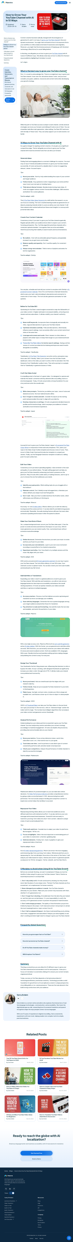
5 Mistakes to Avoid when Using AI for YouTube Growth (9, 53)
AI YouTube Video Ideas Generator (34, 200)
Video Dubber (7, 1214)
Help (39, 1203)
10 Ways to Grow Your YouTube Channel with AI (10, 46)
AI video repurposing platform (33, 850)
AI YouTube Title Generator (37, 356)
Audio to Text (8, 1208)
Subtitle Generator (9, 1212)
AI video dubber (30, 646)
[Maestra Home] (6, 3)
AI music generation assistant (46, 561)
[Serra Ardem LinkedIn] (18, 998)
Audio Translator (8, 1210)
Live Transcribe (8, 1219)
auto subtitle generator (62, 644)
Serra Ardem (24, 25)
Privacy (39, 1227)
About (36, 1238)
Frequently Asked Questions (8, 59)
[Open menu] (70, 2)
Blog (39, 1201)
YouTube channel (57, 53)
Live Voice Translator (9, 1201)
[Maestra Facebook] (14, 1188)
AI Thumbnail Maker (32, 705)
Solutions (40, 1205)
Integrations (41, 1210)
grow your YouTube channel (50, 40)
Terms (39, 1225)
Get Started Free (61, 2)
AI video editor (37, 506)
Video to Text (8, 1205)
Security (41, 1238)
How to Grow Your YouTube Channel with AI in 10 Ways (28, 1171)
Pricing (39, 1218)
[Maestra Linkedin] (10, 1188)
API (38, 1208)
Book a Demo (41, 1222)
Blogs (11, 1171)
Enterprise (40, 1220)
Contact (31, 1238)
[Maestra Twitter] (6, 1188)
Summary (6, 63)
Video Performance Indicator (38, 794)
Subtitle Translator (9, 1217)
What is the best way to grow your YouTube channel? (9, 40)
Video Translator (8, 1203)
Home (6, 1171)
